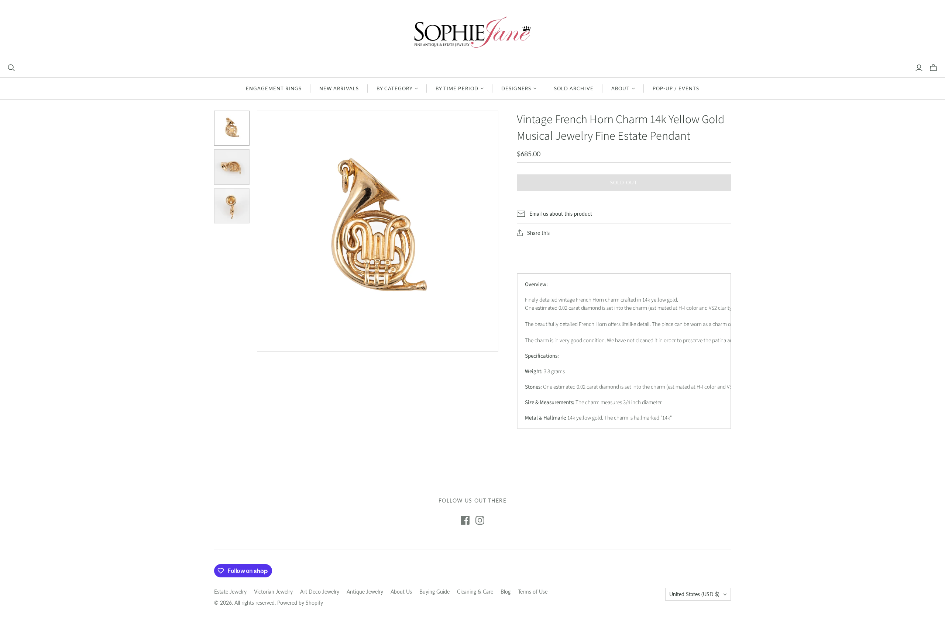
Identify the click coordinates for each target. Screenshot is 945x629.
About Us (401, 591)
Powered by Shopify (300, 603)
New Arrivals (338, 88)
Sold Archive (573, 88)
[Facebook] (465, 520)
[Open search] (11, 68)
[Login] (919, 68)
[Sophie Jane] (472, 32)
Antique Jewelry (365, 591)
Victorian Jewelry (273, 591)
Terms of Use (532, 591)
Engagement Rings (274, 88)
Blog (506, 591)
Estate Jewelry (230, 591)
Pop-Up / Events (676, 88)
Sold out (623, 182)
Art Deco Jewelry (319, 591)
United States (694, 594)
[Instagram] (479, 520)
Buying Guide (434, 591)
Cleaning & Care (475, 591)
